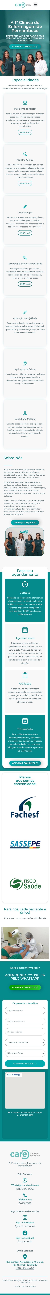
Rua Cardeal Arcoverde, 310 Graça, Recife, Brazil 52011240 (25, 1263)
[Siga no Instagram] (25, 1217)
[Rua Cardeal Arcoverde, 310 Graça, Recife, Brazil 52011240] (25, 1256)
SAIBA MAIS (25, 132)
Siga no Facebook (25, 1238)
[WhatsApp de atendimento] (25, 1180)
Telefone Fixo (25, 1199)
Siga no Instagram (25, 1222)
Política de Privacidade (25, 1286)
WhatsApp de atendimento (25, 1185)
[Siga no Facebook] (25, 1233)
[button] (35, 4)
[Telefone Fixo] (25, 1195)
